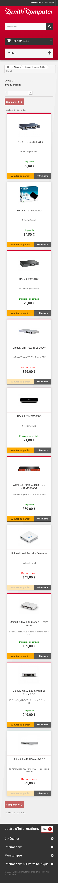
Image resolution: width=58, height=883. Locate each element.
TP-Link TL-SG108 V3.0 (29, 142)
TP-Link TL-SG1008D (29, 416)
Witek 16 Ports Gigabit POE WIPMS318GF (29, 486)
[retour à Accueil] (8, 67)
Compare (43, 176)
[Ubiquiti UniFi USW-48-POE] (29, 743)
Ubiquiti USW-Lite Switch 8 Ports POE (29, 624)
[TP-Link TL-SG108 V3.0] (29, 126)
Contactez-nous (36, 3)
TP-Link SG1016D (29, 279)
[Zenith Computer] (29, 11)
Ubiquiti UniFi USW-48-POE (29, 759)
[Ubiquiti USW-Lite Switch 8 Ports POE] (29, 606)
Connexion (49, 3)
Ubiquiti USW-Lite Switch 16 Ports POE (29, 692)
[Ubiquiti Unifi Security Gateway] (29, 537)
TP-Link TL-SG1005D (29, 210)
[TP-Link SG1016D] (29, 263)
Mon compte (13, 855)
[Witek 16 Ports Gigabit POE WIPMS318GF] (29, 469)
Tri (6, 92)
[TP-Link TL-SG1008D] (29, 400)
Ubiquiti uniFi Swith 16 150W (29, 347)
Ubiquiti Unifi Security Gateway (29, 553)
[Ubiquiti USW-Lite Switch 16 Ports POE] (29, 674)
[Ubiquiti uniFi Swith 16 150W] (29, 331)
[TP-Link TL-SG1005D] (29, 194)
